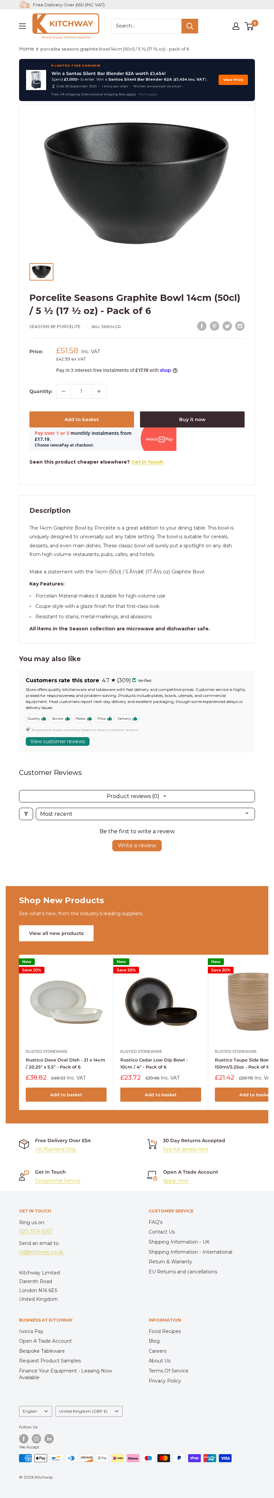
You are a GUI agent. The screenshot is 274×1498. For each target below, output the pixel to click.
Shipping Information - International (190, 1252)
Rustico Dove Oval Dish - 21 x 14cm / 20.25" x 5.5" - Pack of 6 (65, 1063)
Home (26, 49)
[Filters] (26, 814)
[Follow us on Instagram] (36, 1438)
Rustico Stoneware (46, 1051)
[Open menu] (22, 26)
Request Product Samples (50, 1361)
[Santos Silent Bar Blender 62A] (36, 80)
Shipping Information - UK (179, 1242)
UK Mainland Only (56, 1149)
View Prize (233, 80)
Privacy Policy (165, 1381)
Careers (157, 1351)
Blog (154, 1341)
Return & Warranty (170, 1262)
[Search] (189, 26)
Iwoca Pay (31, 1331)
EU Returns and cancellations (183, 1272)
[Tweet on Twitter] (227, 326)
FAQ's (155, 1222)
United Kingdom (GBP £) (83, 1411)
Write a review (137, 845)
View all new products (56, 933)
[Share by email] (240, 326)
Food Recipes (165, 1331)
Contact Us (162, 1232)
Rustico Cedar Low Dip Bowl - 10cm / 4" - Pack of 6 (154, 1063)
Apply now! (175, 1181)
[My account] (236, 26)
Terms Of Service (168, 1371)
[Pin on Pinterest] (214, 326)
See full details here (186, 1149)
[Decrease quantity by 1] (63, 391)
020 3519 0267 (36, 1231)
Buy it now (192, 419)
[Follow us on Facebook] (23, 1438)
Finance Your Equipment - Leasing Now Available (65, 1374)
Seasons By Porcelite (55, 326)
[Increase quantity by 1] (99, 391)
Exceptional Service (58, 1181)
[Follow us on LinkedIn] (49, 1438)
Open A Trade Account (45, 1341)
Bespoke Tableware (42, 1351)
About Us (159, 1361)
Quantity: (40, 391)
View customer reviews (57, 741)
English (30, 1411)
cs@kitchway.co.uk (41, 1252)
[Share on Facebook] (202, 326)
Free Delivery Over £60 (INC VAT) (69, 4)
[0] (249, 26)
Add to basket (81, 419)
